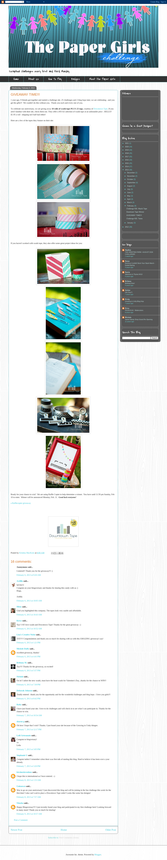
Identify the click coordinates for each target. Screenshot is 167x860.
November (131, 176)
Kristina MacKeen (27, 553)
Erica (127, 308)
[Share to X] (57, 553)
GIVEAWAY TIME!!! (134, 215)
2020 (127, 147)
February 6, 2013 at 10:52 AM (29, 629)
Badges (75, 79)
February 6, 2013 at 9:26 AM (29, 575)
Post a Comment (21, 820)
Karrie (127, 272)
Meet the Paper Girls (102, 79)
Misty (19, 607)
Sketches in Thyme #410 (133, 274)
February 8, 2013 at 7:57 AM (29, 797)
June (129, 192)
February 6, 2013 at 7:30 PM (28, 684)
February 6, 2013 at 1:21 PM (28, 642)
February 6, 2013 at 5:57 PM (28, 670)
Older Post (110, 829)
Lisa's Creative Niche (26, 635)
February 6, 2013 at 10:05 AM (29, 601)
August (130, 186)
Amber (127, 290)
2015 (127, 163)
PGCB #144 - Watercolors (134, 310)
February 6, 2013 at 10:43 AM (29, 615)
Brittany (128, 281)
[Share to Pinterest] (62, 553)
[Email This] (52, 553)
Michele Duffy (23, 649)
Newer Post (16, 829)
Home (16, 79)
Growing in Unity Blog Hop (134, 301)
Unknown (21, 786)
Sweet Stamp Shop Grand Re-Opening (139, 319)
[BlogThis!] (54, 553)
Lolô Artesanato (24, 735)
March (129, 202)
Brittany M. (22, 663)
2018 (127, 153)
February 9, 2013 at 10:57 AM (29, 814)
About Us (33, 79)
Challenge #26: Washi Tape (136, 209)
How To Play (55, 79)
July (129, 189)
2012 (127, 227)
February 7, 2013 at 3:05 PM (28, 749)
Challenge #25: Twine (134, 219)
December (131, 173)
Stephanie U (22, 755)
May (129, 196)
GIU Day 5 (128, 292)
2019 (127, 150)
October (130, 179)
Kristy (127, 299)
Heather (128, 250)
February (130, 206)
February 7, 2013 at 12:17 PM (29, 729)
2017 (127, 157)
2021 (127, 143)
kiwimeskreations (24, 772)
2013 (127, 170)
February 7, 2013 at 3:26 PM (28, 766)
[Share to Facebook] (59, 553)
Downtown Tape (101, 109)
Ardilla (20, 581)
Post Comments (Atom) (69, 838)
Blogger (97, 854)
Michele (128, 317)
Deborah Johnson (24, 690)
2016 (127, 160)
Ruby (19, 704)
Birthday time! (130, 283)
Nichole (20, 677)
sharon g (20, 721)
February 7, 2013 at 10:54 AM (29, 715)
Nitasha (20, 803)
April (129, 199)
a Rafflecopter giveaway (21, 503)
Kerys (19, 621)
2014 (127, 167)
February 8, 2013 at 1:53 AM (29, 780)
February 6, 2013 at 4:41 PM (28, 656)
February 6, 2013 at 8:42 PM (28, 698)
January (130, 223)
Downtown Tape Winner (135, 212)
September (131, 183)
